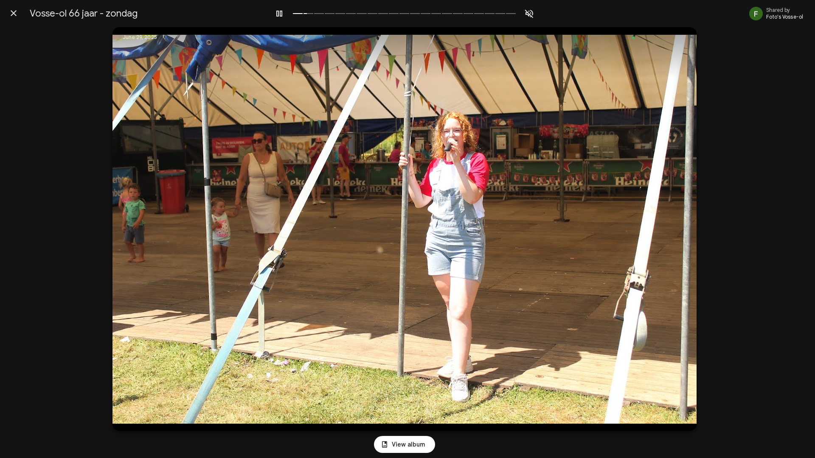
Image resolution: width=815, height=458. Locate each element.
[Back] (13, 13)
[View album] (404, 444)
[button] (136, 229)
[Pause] (279, 13)
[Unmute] (529, 13)
